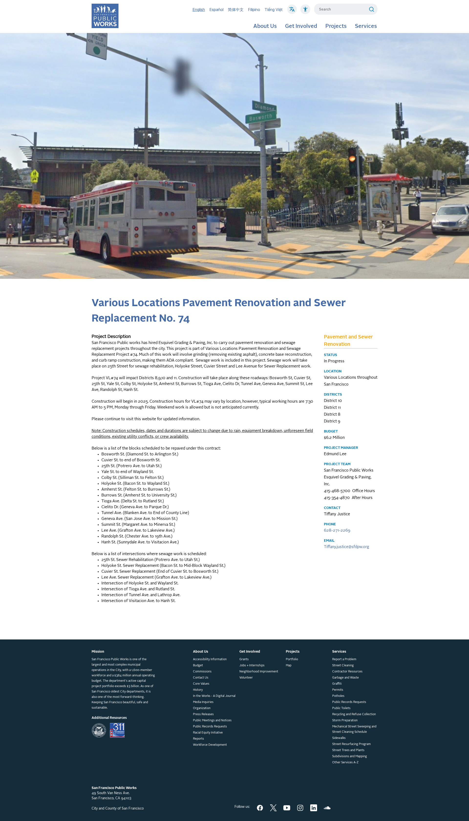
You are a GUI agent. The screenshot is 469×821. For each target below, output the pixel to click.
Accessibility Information (210, 659)
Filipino (254, 9)
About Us (265, 26)
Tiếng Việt (273, 9)
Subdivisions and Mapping (349, 756)
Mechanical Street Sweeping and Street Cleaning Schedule (354, 729)
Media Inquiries (203, 702)
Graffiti (337, 683)
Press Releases (203, 714)
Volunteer (246, 677)
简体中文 (236, 9)
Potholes (338, 696)
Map (288, 665)
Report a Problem (344, 659)
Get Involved (301, 26)
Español (216, 9)
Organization (202, 708)
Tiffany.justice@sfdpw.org (346, 547)
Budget (198, 665)
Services (366, 26)
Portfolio (292, 659)
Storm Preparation (345, 720)
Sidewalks (339, 738)
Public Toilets (341, 708)
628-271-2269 (337, 531)
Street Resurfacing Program (351, 744)
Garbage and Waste (345, 677)
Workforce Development (210, 745)
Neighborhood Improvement (258, 671)
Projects (336, 26)
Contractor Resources (347, 671)
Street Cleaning (343, 665)
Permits (337, 690)
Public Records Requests (210, 726)
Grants (244, 659)
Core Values (201, 683)
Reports (198, 738)
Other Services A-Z (345, 762)
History (198, 690)
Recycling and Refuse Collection (354, 714)
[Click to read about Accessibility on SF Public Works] (305, 11)
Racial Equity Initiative (208, 732)
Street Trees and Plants (348, 750)
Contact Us (200, 677)
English (198, 9)
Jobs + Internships (252, 665)
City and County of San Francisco (118, 808)
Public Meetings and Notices (212, 720)
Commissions (202, 671)
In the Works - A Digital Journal (214, 696)
